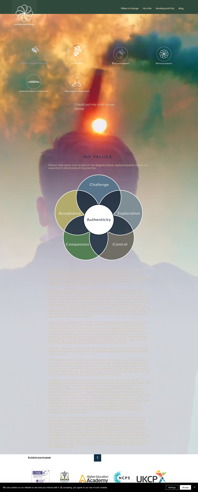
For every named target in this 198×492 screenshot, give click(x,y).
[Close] (194, 487)
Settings (172, 487)
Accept (185, 487)
